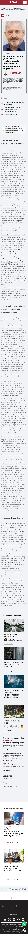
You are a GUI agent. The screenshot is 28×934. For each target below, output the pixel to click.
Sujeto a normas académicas (12, 931)
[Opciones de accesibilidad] (24, 930)
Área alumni (4, 897)
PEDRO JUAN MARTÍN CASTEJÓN (15, 73)
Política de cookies (17, 932)
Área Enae (9, 897)
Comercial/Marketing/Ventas (10, 786)
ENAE (2, 8)
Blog (6, 8)
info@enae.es (19, 929)
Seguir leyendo (6, 749)
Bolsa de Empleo (23, 897)
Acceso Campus (15, 897)
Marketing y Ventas (8, 778)
